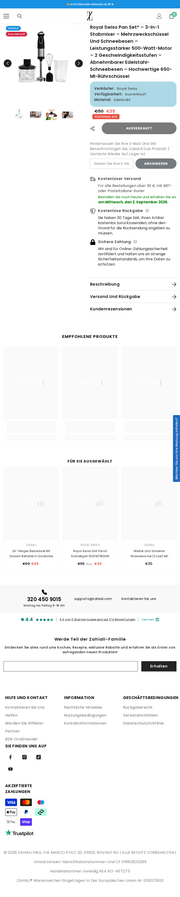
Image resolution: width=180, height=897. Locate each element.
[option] (90, 4)
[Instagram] (24, 757)
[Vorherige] (8, 63)
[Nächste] (79, 63)
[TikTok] (38, 757)
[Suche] (19, 16)
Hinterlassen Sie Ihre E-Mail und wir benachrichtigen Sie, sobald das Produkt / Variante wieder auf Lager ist (130, 148)
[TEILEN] (94, 128)
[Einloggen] (159, 16)
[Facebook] (10, 757)
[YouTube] (10, 769)
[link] (31, 430)
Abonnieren (156, 163)
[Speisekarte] (6, 16)
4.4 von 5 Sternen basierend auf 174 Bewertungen (97, 619)
